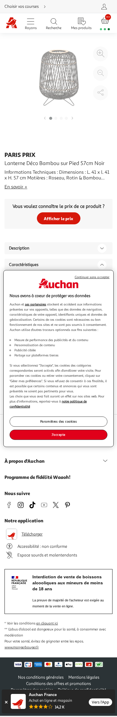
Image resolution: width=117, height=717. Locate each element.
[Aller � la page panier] (105, 23)
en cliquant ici (47, 623)
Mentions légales (83, 677)
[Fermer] (6, 702)
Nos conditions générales (41, 677)
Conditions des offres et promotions (58, 683)
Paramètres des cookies (58, 421)
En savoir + (15, 187)
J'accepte (58, 434)
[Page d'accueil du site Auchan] (11, 23)
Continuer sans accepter (92, 277)
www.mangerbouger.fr (21, 647)
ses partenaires (35, 304)
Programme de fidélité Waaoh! (37, 477)
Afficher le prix (58, 218)
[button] (44, 118)
